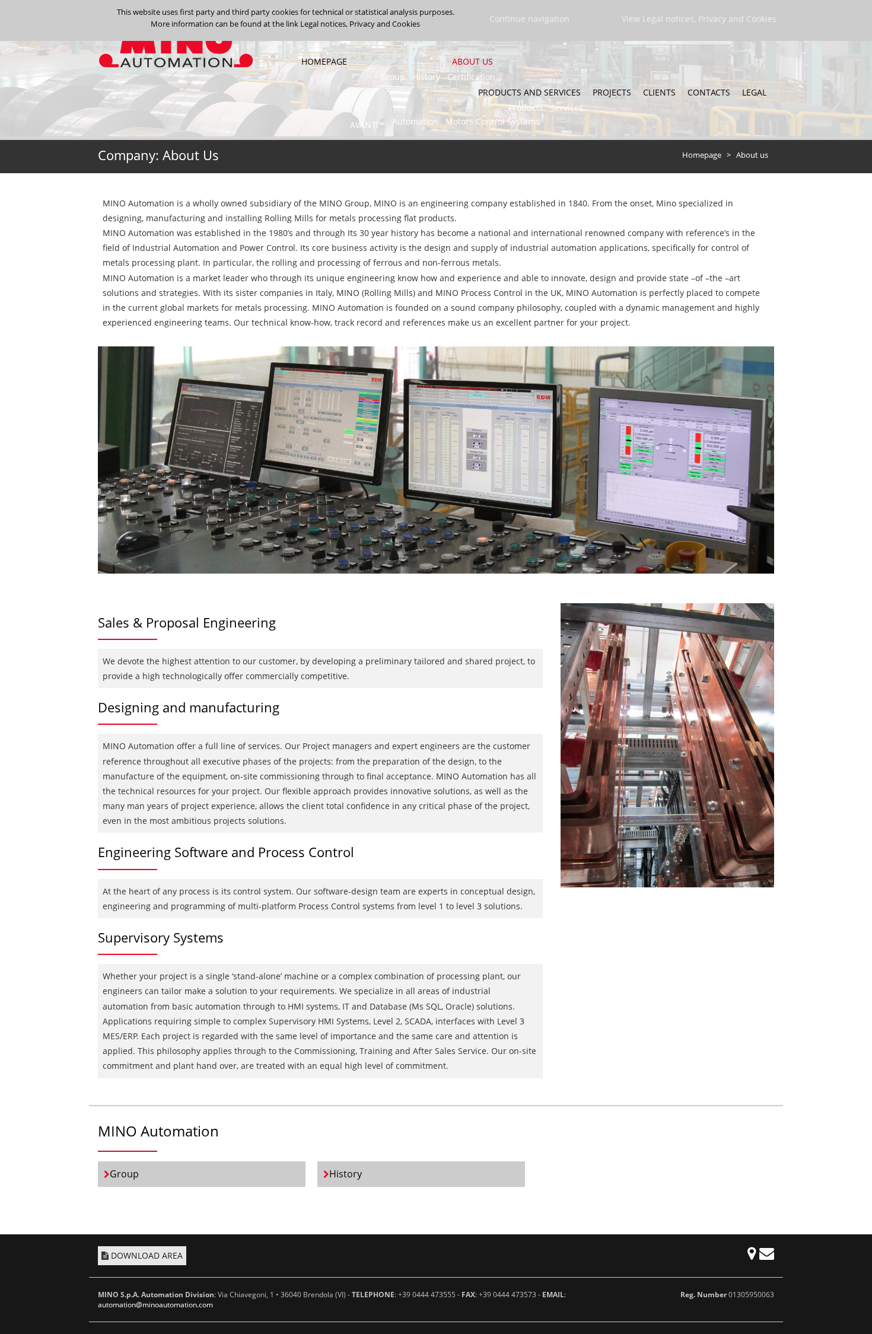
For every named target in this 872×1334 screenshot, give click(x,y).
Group (124, 1173)
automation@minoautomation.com (155, 1305)
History (345, 1173)
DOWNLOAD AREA (147, 1255)
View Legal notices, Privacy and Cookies (699, 18)
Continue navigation (529, 18)
